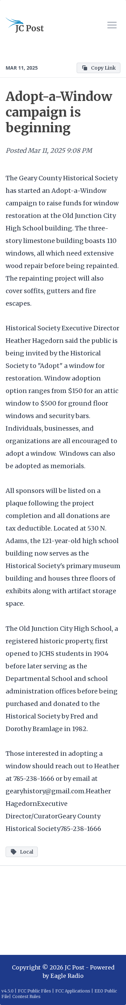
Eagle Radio (67, 975)
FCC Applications (72, 991)
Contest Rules (26, 996)
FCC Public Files (34, 991)
